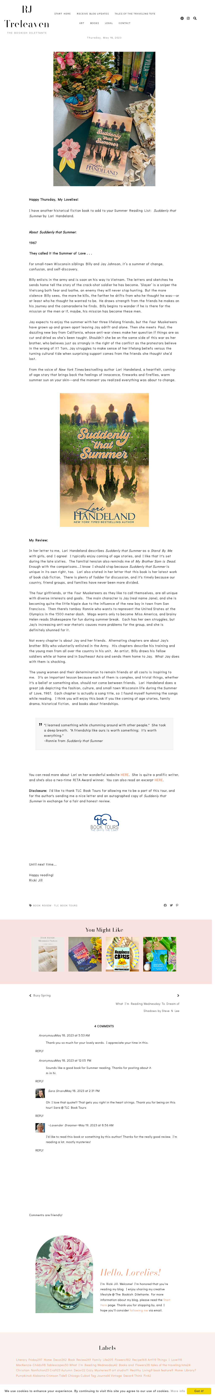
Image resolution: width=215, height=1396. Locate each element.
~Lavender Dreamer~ (63, 1125)
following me (139, 1310)
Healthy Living (141, 1370)
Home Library (185, 1370)
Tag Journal (100, 1376)
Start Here (62, 13)
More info (178, 1391)
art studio (120, 1370)
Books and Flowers (134, 1365)
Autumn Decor (73, 1370)
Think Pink (142, 1376)
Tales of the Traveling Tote (135, 13)
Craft (55, 1370)
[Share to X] (171, 905)
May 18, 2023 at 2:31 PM (83, 1091)
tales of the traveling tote (171, 1365)
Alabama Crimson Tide (50, 1376)
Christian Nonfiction (32, 1370)
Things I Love (169, 1360)
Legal (109, 23)
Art (81, 23)
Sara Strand (57, 1091)
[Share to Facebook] (165, 905)
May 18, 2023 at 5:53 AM (72, 1035)
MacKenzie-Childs (31, 1365)
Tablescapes (58, 1365)
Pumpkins (24, 1376)
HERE (125, 774)
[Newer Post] (53, 996)
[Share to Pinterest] (177, 905)
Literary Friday (29, 1360)
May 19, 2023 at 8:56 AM (96, 1125)
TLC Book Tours (65, 905)
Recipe (139, 1360)
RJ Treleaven (27, 16)
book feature (163, 1370)
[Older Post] (173, 996)
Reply (39, 1051)
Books (94, 23)
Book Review (42, 905)
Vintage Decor (122, 1376)
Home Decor (55, 1360)
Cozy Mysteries (98, 1370)
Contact (125, 23)
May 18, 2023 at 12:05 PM (73, 1060)
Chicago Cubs (79, 1376)
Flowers (123, 1360)
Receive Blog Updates (93, 13)
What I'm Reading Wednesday (93, 1365)
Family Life (102, 1360)
